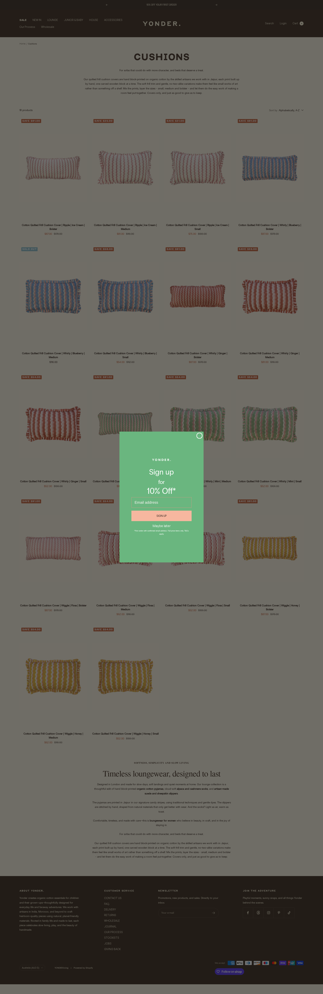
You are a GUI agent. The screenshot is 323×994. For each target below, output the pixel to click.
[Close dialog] (199, 435)
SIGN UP (161, 515)
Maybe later (162, 525)
